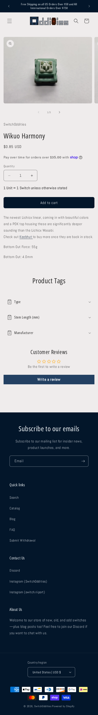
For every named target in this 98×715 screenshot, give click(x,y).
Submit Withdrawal (22, 540)
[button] (9, 21)
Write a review (48, 379)
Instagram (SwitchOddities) (28, 581)
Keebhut (26, 236)
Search (14, 497)
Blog (12, 519)
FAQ (12, 529)
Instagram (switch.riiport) (27, 592)
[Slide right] (59, 112)
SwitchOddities (43, 706)
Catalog (15, 508)
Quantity (9, 166)
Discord (15, 570)
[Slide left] (38, 112)
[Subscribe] (83, 461)
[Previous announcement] (9, 6)
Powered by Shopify (63, 706)
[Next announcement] (89, 6)
